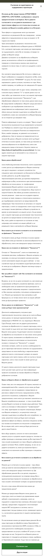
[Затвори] (41, 6)
